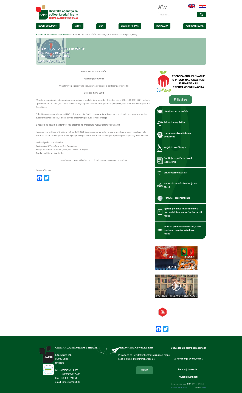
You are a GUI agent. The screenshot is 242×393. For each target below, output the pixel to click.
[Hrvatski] (201, 7)
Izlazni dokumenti (47, 26)
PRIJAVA (144, 370)
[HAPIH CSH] (57, 17)
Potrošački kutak (195, 26)
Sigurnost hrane (130, 26)
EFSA (101, 26)
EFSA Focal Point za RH (175, 172)
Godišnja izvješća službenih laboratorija (178, 160)
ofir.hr (203, 388)
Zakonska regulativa (174, 122)
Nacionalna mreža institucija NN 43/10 (180, 185)
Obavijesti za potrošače (176, 111)
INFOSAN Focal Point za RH (177, 198)
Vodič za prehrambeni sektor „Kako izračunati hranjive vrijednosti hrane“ (182, 230)
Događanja (162, 26)
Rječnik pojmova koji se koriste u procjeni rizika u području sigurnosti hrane (183, 212)
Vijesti (78, 26)
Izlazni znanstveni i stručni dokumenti (177, 135)
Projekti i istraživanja (175, 147)
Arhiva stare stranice (179, 388)
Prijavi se (180, 99)
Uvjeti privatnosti (188, 377)
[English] (189, 7)
